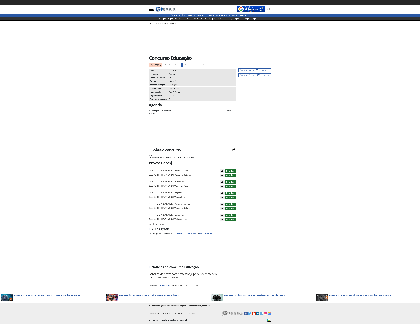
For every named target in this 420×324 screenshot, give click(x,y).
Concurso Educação (170, 23)
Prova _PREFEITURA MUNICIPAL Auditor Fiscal (167, 182)
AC (165, 19)
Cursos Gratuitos (240, 15)
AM (176, 19)
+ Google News (176, 285)
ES (191, 19)
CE (183, 19)
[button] (222, 171)
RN (234, 19)
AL (169, 19)
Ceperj (171, 95)
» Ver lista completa (157, 224)
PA (214, 19)
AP (172, 19)
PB (218, 19)
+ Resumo (177, 65)
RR (246, 19)
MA (198, 19)
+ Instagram (197, 285)
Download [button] (230, 171)
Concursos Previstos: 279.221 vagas (254, 75)
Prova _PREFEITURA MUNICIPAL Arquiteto (166, 193)
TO (260, 19)
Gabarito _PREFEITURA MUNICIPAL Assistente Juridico (170, 208)
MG (210, 19)
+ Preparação (206, 65)
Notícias (195, 65)
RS (238, 19)
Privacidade (191, 313)
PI (228, 19)
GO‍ (194, 19)
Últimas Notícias (178, 15)
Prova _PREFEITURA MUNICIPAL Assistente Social (169, 171)
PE (225, 19)
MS (206, 19)
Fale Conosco (167, 313)
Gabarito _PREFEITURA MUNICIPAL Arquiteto (167, 197)
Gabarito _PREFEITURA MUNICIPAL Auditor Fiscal (168, 186)
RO (242, 19)
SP (253, 19)
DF (187, 19)
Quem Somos (154, 313)
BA (180, 19)
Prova (186, 65)
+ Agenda (167, 65)
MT (202, 19)
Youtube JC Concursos (186, 234)
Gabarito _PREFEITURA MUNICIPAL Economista (168, 219)
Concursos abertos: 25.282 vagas (253, 70)
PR (221, 19)
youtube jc (225, 15)
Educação (173, 70)
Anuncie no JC (179, 313)
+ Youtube (187, 285)
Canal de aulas (205, 234)
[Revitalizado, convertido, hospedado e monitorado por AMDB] (269, 320)
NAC (161, 19)
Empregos (214, 15)
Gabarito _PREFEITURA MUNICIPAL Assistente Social (170, 175)
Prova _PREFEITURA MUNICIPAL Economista (167, 215)
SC (249, 19)
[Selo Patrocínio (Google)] (251, 9)
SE (256, 19)
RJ (231, 19)
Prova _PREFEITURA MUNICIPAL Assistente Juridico (169, 204)
